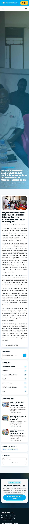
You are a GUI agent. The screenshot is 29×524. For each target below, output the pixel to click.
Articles (8, 186)
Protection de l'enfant (14, 366)
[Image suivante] (25, 203)
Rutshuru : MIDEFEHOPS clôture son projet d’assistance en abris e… (17, 404)
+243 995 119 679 (7, 520)
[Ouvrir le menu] (26, 8)
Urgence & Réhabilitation (14, 375)
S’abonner (14, 463)
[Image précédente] (4, 203)
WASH (14, 391)
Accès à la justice (14, 383)
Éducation (14, 371)
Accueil (3, 186)
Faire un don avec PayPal (15, 497)
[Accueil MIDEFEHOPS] (10, 3)
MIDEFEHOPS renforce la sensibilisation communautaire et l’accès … (18, 431)
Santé (14, 379)
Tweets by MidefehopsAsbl (10, 449)
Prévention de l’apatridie (14, 387)
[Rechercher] (24, 355)
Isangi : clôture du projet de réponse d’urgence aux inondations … (18, 417)
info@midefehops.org (8, 518)
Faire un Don (24, 2)
